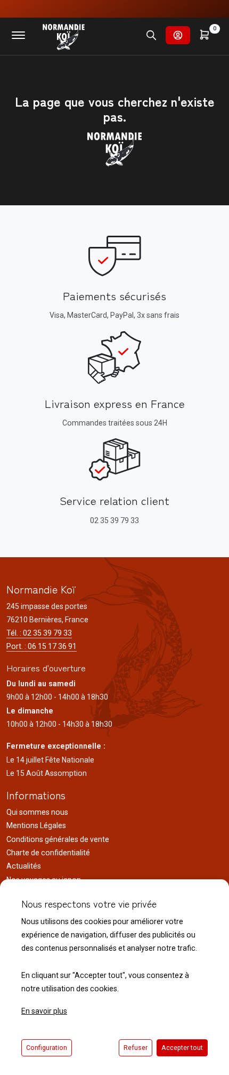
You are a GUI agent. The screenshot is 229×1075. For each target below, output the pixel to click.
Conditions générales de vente (57, 839)
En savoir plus (44, 1011)
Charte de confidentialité (48, 852)
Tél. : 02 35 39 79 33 (39, 633)
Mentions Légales (36, 825)
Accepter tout (182, 1048)
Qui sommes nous (37, 812)
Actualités (23, 866)
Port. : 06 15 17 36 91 (41, 646)
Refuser (136, 1048)
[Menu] (18, 35)
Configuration (46, 1048)
